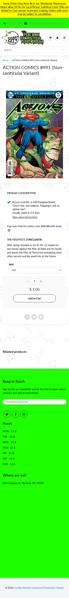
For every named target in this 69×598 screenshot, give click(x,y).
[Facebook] (15, 414)
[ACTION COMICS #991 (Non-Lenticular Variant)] (34, 134)
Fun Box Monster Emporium (28, 587)
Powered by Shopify (54, 587)
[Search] (64, 50)
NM (11, 264)
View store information (25, 217)
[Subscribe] (62, 401)
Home (5, 60)
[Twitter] (6, 414)
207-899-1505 (15, 23)
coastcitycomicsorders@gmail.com (46, 23)
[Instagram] (23, 414)
